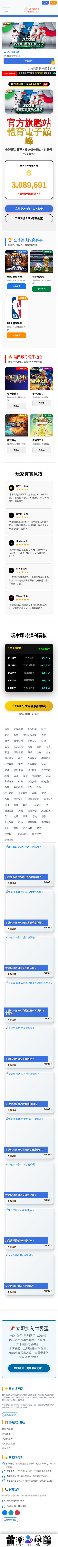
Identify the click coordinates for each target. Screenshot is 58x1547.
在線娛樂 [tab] (18, 725)
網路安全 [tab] (45, 754)
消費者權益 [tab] (33, 795)
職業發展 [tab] (18, 748)
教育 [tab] (30, 743)
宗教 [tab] (44, 812)
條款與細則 (7, 1425)
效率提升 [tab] (9, 830)
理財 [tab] (39, 783)
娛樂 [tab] (7, 725)
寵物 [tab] (34, 789)
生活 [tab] (7, 743)
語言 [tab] (48, 801)
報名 (53, 3)
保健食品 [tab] (36, 830)
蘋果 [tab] (7, 801)
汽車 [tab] (7, 795)
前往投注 (16, 282)
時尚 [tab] (20, 777)
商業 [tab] (30, 748)
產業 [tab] (39, 743)
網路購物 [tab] (32, 807)
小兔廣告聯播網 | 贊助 (41, 68)
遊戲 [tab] (7, 783)
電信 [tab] (30, 783)
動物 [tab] (7, 737)
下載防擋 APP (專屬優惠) (29, 214)
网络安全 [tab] (18, 795)
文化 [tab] (7, 731)
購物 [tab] (39, 824)
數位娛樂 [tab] (18, 783)
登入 (45, 3)
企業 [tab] (48, 748)
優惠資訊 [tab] (9, 807)
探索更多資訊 (10, 1411)
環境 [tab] (7, 748)
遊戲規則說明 (8, 1439)
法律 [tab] (43, 737)
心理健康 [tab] (18, 737)
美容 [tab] (7, 824)
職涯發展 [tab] (48, 795)
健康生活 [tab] (18, 766)
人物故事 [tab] (9, 818)
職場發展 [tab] (36, 772)
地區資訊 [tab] (22, 830)
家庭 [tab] (48, 772)
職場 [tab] (25, 772)
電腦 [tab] (43, 789)
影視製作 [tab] (9, 836)
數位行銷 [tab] (32, 725)
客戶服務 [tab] (9, 777)
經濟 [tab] (7, 772)
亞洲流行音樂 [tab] (30, 731)
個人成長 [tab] (18, 743)
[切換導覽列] (6, 10)
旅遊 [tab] (20, 760)
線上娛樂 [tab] (32, 766)
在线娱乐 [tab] (32, 754)
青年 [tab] (16, 824)
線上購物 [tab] (45, 807)
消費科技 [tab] (45, 818)
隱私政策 (6, 1430)
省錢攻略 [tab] (32, 818)
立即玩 (16, 402)
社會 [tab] (48, 743)
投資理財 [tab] (32, 760)
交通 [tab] (16, 812)
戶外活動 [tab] (27, 824)
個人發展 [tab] (9, 754)
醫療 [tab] (25, 801)
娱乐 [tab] (20, 754)
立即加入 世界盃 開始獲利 (29, 702)
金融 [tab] (39, 748)
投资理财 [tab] (45, 777)
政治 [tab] (20, 818)
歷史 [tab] (34, 812)
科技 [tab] (43, 725)
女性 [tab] (16, 801)
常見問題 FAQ (8, 1434)
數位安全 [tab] (32, 777)
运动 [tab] (43, 760)
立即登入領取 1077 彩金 (29, 205)
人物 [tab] (20, 807)
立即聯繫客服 (10, 1516)
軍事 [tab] (25, 812)
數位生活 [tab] (45, 766)
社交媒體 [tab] (9, 760)
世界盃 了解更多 (29, 1299)
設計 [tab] (16, 772)
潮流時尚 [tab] (22, 789)
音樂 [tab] (16, 731)
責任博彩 (6, 1444)
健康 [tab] (7, 766)
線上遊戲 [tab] (9, 789)
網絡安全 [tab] (32, 737)
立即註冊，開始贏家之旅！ (29, 1364)
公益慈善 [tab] (36, 801)
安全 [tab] (7, 812)
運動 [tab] (43, 731)
